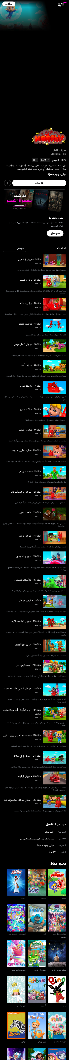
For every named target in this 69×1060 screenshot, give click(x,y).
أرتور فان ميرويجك (36, 838)
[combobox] (14, 248)
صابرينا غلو (49, 838)
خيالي (63, 174)
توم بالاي (49, 831)
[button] (8, 4)
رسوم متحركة (53, 174)
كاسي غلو (24, 838)
